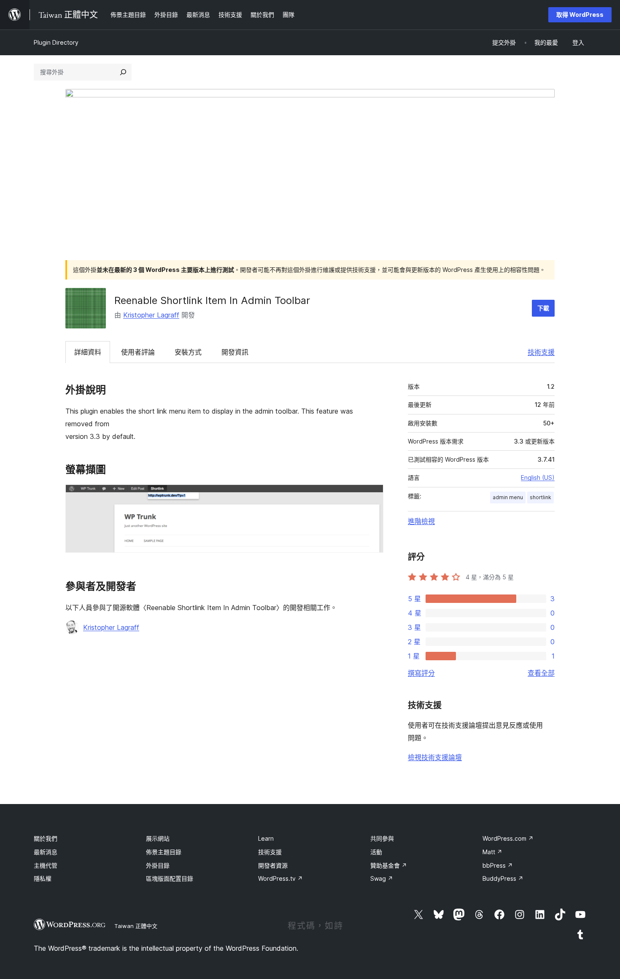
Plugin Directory (56, 42)
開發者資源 (273, 865)
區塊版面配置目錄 (169, 878)
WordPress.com (508, 838)
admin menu (508, 497)
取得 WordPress (580, 14)
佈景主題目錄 (163, 851)
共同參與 (382, 838)
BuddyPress (503, 878)
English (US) (538, 477)
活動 (376, 851)
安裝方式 (188, 352)
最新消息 (45, 851)
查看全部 (541, 673)
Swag (381, 878)
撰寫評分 (421, 673)
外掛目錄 (158, 865)
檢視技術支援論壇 (435, 757)
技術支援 (541, 352)
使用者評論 (138, 352)
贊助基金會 (388, 865)
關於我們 (45, 838)
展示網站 (158, 838)
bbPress (498, 865)
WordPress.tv (280, 878)
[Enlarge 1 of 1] (372, 496)
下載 (543, 308)
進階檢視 (421, 521)
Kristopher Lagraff (151, 315)
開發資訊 (234, 352)
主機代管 (45, 865)
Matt (492, 851)
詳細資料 (87, 352)
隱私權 (42, 878)
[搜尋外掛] (123, 72)
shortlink (540, 497)
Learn (266, 838)
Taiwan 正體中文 (135, 926)
